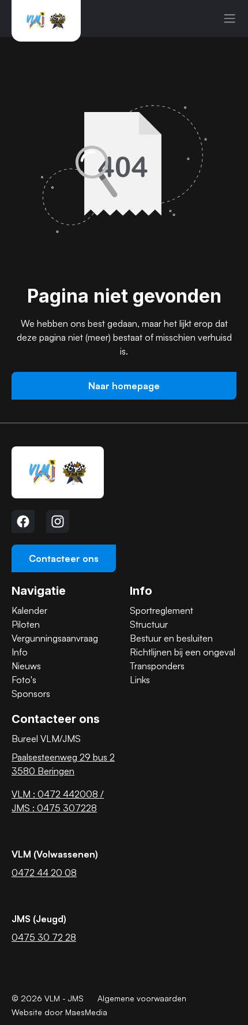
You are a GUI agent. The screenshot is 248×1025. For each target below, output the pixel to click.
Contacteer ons (64, 558)
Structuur (149, 624)
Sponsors (31, 693)
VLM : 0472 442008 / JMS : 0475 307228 (58, 801)
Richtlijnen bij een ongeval (182, 652)
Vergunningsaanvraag (55, 638)
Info (20, 652)
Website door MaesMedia (59, 1012)
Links (140, 679)
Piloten (26, 624)
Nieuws (26, 666)
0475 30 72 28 (44, 937)
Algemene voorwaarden (141, 998)
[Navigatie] (229, 18)
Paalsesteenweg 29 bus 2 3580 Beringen (63, 764)
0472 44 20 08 (44, 872)
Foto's (24, 679)
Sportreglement (161, 610)
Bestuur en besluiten (171, 638)
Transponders (157, 666)
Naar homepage (124, 386)
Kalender (29, 610)
